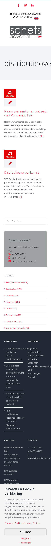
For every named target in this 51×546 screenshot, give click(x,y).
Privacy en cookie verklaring (36, 357)
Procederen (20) (13, 315)
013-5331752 (19, 254)
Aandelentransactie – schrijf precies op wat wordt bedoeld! (14, 399)
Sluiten (36, 523)
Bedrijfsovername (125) (17, 282)
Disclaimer (33, 362)
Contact (31, 377)
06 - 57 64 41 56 (23, 16)
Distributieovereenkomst (21, 172)
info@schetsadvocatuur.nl (27, 13)
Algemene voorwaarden (34, 350)
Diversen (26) (12, 295)
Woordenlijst (34, 373)
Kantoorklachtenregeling (37, 366)
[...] (42, 136)
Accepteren (25, 531)
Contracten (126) (14, 289)
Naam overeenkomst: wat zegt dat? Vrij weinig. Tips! (25, 113)
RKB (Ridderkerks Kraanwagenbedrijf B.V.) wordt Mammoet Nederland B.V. (14, 419)
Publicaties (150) (13, 321)
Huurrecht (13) (13, 302)
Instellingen (25, 543)
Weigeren (25, 539)
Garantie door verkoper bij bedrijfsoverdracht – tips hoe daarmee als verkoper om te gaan (14, 376)
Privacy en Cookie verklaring (18, 523)
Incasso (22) (11, 308)
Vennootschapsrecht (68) (17, 328)
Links (30, 369)
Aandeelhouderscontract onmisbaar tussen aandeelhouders (14, 354)
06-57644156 (18, 257)
